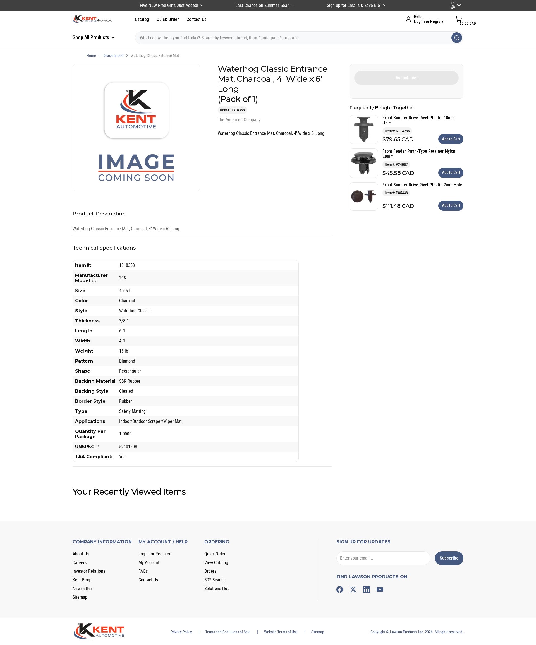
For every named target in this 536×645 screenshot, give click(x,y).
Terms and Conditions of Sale (227, 632)
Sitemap (80, 597)
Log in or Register (154, 554)
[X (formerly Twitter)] (353, 589)
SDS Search (214, 579)
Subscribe (449, 558)
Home (91, 55)
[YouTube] (380, 589)
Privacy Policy (181, 632)
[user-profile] (453, 7)
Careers (80, 562)
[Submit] (456, 37)
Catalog (142, 19)
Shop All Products (91, 37)
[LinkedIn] (366, 589)
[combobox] (299, 37)
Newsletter (82, 588)
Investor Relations (89, 571)
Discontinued (113, 55)
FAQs (143, 571)
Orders (210, 571)
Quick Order (168, 19)
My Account (148, 562)
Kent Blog (81, 579)
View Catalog (216, 562)
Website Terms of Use (281, 632)
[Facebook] (339, 589)
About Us (81, 554)
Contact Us (196, 19)
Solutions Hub (216, 588)
